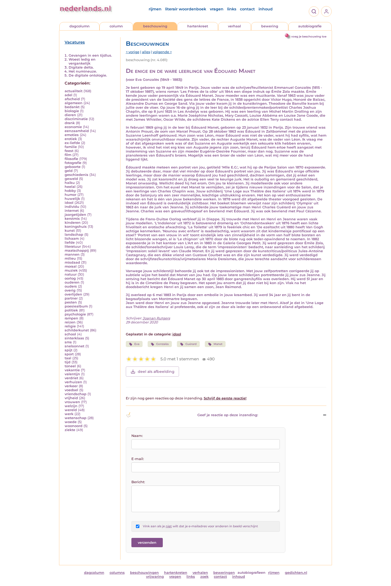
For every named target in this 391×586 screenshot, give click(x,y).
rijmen (155, 9)
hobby (70, 191)
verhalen (200, 573)
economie (73, 127)
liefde (70, 242)
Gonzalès (162, 344)
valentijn (72, 374)
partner (71, 298)
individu (72, 207)
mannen (72, 254)
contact (247, 9)
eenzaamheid (77, 131)
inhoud (266, 9)
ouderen (72, 282)
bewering (269, 26)
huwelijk (72, 199)
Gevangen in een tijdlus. (90, 55)
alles (146, 52)
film (68, 155)
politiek (71, 310)
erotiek (71, 139)
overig (70, 290)
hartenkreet (197, 26)
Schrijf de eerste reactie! (225, 398)
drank (70, 123)
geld (69, 171)
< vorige (132, 52)
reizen (70, 322)
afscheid (72, 99)
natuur (71, 274)
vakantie (72, 370)
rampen (71, 318)
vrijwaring (155, 577)
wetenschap (75, 418)
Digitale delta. (81, 67)
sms (68, 342)
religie (70, 326)
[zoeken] (314, 11)
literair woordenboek (185, 9)
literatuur (73, 246)
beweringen (224, 573)
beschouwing (155, 26)
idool (69, 203)
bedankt (72, 107)
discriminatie (76, 119)
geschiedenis (76, 175)
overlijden (73, 294)
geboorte (73, 167)
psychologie (75, 314)
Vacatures (75, 42)
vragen (216, 9)
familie (71, 147)
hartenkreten (175, 573)
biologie (72, 111)
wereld (71, 410)
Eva (136, 344)
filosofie (71, 159)
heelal (70, 187)
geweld (71, 179)
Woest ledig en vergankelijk (82, 61)
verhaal (234, 26)
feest (69, 151)
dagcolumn (79, 26)
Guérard (191, 344)
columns (117, 573)
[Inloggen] (326, 11)
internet (72, 211)
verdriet (71, 378)
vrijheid (71, 398)
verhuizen (73, 382)
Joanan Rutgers (156, 318)
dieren (70, 115)
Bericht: (138, 482)
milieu (70, 258)
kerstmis (72, 219)
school (70, 334)
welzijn (71, 406)
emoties (72, 135)
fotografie (73, 163)
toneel (70, 366)
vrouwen (72, 402)
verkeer (71, 386)
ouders (71, 286)
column (116, 26)
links (231, 9)
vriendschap (75, 394)
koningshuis (76, 227)
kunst (70, 231)
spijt (68, 350)
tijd (67, 362)
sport (69, 354)
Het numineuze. (83, 71)
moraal (71, 266)
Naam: (137, 436)
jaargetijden (75, 215)
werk (69, 414)
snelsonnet (74, 346)
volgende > (162, 52)
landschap (74, 235)
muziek (71, 270)
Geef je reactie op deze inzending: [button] (227, 415)
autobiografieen (251, 573)
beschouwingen (144, 573)
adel (68, 95)
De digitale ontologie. (88, 75)
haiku (70, 183)
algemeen (73, 103)
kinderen (73, 223)
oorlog (70, 278)
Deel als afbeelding (156, 371)
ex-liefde (72, 143)
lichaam (72, 239)
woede (71, 422)
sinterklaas (74, 338)
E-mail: (137, 459)
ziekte (70, 430)
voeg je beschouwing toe (308, 36)
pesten (71, 302)
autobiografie (310, 26)
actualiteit (73, 91)
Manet (218, 344)
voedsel (71, 390)
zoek (204, 577)
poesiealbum (76, 306)
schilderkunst (77, 330)
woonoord (73, 426)
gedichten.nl (296, 573)
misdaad (72, 262)
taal (68, 358)
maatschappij (77, 250)
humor (70, 195)
